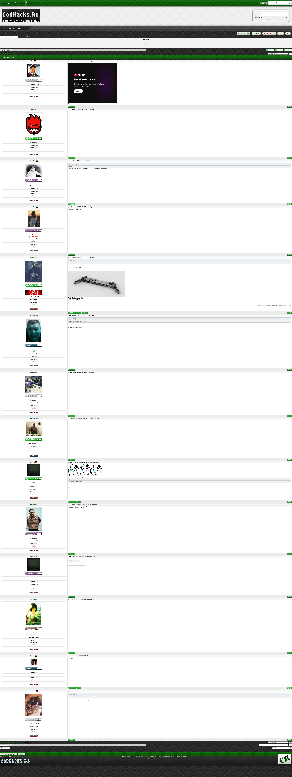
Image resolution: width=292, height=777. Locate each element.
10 (99, 504)
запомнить (259, 17)
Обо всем (20, 53)
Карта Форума (18, 757)
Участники (256, 33)
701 (37, 241)
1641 (36, 356)
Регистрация (275, 19)
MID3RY (32, 599)
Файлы (15, 3)
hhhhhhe (32, 691)
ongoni (32, 257)
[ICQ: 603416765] (85, 313)
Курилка (14, 53)
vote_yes (32, 556)
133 (37, 584)
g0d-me (14, 52)
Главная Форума (6, 3)
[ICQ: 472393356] (78, 688)
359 (37, 675)
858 (37, 402)
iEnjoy (26, 52)
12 (96, 599)
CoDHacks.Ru (4, 757)
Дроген (32, 655)
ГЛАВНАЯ (3, 28)
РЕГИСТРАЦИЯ (16, 28)
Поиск (280, 33)
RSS (288, 33)
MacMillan (32, 160)
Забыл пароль (267, 19)
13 (96, 655)
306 (37, 145)
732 (37, 726)
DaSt (32, 61)
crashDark (33, 206)
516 (37, 540)
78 (37, 299)
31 (37, 489)
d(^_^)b (32, 462)
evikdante (32, 418)
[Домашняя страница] (78, 313)
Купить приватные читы (9, 754)
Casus (18, 52)
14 (96, 691)
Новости (22, 3)
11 (96, 556)
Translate (32, 37)
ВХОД (9, 28)
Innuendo (32, 315)
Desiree (32, 504)
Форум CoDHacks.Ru (5, 53)
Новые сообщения (243, 33)
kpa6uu (32, 372)
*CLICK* (83, 379)
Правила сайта (31, 3)
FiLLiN (22, 52)
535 (37, 191)
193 (37, 87)
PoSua (32, 109)
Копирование (148, 756)
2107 (36, 640)
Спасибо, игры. (29, 53)
